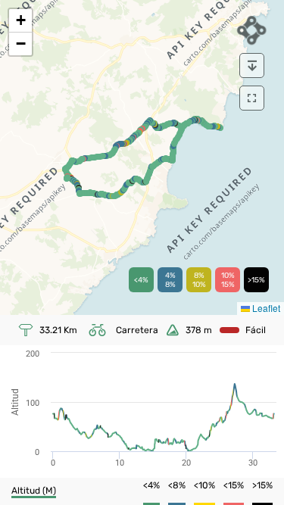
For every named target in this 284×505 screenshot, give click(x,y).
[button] (20, 21)
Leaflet (265, 307)
